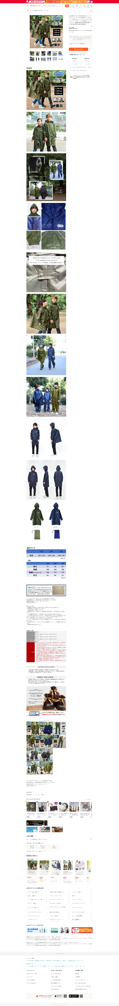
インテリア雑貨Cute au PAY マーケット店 (43, 942)
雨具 (53, 936)
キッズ (48, 936)
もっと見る (87, 799)
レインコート (58, 936)
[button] (92, 26)
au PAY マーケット (29, 936)
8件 (42, 843)
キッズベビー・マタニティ (40, 936)
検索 (67, 5)
